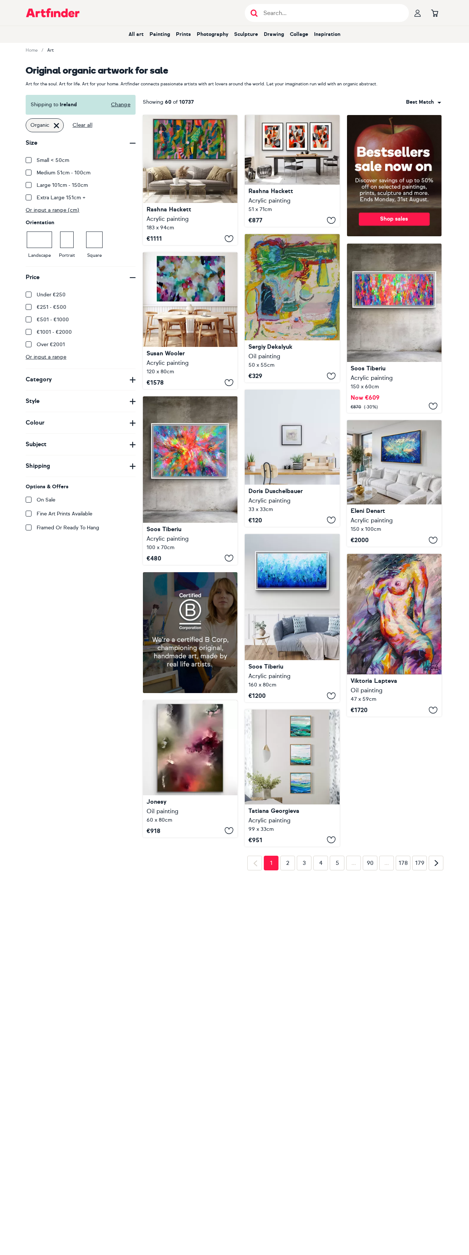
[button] (424, 102)
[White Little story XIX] (292, 458)
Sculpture (246, 34)
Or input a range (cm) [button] (53, 210)
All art (136, 34)
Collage (299, 34)
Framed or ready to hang (68, 528)
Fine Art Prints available (64, 514)
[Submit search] (254, 13)
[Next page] (436, 992)
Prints (183, 34)
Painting (159, 34)
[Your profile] (418, 13)
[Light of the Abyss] (394, 483)
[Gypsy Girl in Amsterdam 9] (394, 328)
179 (419, 993)
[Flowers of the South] (292, 308)
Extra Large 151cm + (61, 198)
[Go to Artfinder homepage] (52, 13)
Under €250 (51, 295)
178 (403, 993)
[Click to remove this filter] (56, 125)
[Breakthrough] (190, 180)
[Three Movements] (292, 171)
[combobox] (424, 102)
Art (50, 50)
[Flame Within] (394, 635)
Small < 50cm (53, 160)
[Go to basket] (434, 13)
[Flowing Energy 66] (190, 480)
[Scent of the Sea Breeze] (190, 320)
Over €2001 (51, 344)
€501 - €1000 (53, 319)
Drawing (274, 34)
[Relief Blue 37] (292, 618)
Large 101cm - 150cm (62, 185)
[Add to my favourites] (229, 238)
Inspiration (327, 34)
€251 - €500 (51, 307)
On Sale (46, 500)
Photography (212, 34)
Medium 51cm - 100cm (64, 173)
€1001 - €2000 (54, 332)
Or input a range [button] (46, 357)
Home (32, 50)
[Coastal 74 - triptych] (292, 792)
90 (370, 993)
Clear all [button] (82, 125)
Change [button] (120, 104)
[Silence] (190, 792)
